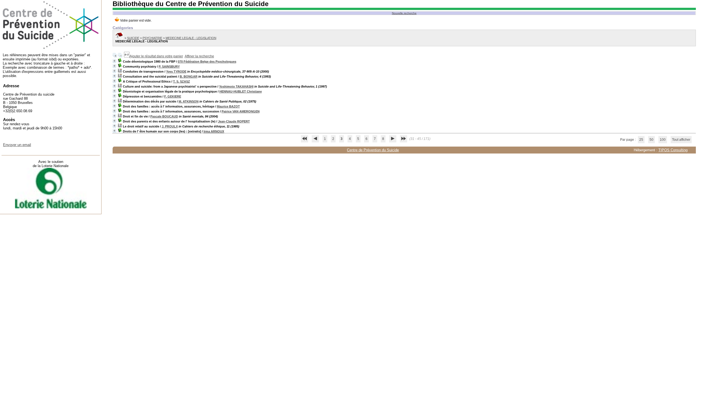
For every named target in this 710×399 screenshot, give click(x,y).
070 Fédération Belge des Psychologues (207, 61)
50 (651, 140)
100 (663, 140)
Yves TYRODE (176, 71)
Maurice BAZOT (228, 106)
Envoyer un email (17, 145)
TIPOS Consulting (673, 150)
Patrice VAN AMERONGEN (241, 111)
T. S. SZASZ (181, 81)
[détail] (114, 61)
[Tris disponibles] (127, 56)
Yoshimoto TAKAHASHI (236, 86)
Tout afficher (681, 140)
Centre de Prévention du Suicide (373, 150)
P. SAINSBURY (169, 66)
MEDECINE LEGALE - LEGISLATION (191, 38)
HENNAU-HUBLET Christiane (240, 91)
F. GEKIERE (172, 96)
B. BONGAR (188, 76)
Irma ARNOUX (214, 131)
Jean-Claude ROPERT (234, 121)
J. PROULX (170, 126)
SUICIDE (133, 38)
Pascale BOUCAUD (164, 116)
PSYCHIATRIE (152, 38)
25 (641, 140)
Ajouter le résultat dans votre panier (156, 56)
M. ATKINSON (189, 101)
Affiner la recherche (199, 56)
